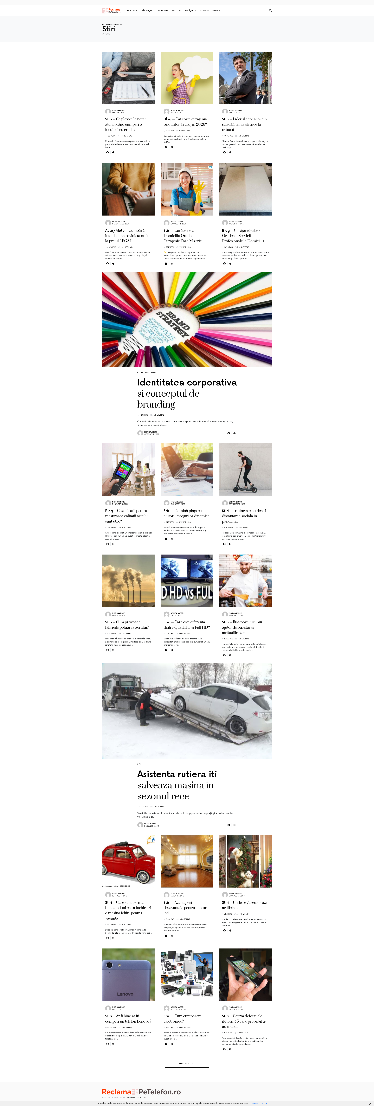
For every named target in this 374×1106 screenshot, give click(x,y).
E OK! (265, 1103)
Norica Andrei (118, 110)
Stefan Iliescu (177, 502)
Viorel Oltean (235, 110)
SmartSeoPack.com (136, 1098)
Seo (147, 372)
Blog (140, 372)
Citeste (254, 1103)
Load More (185, 1064)
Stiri (153, 372)
